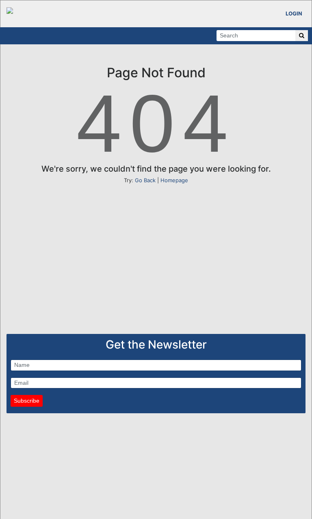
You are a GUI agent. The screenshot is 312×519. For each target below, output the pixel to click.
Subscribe (26, 400)
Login (294, 13)
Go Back (145, 180)
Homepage (174, 180)
